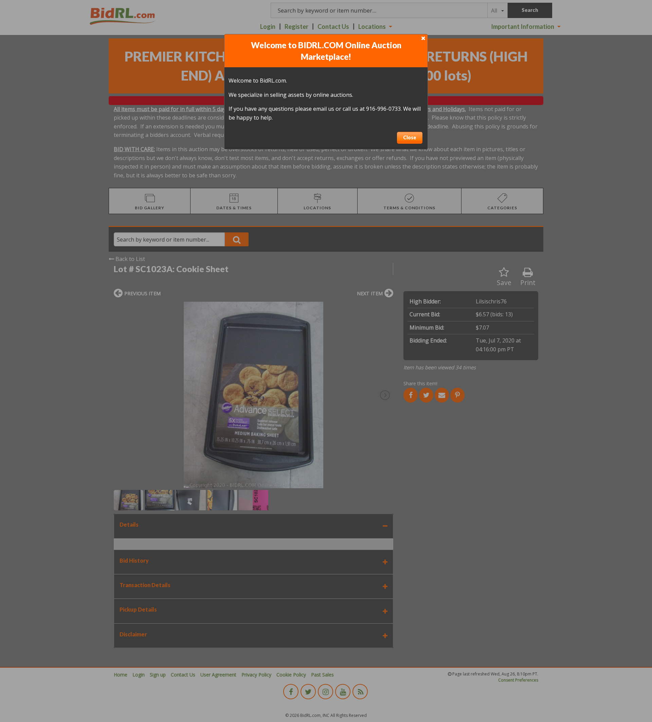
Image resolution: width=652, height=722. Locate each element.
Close (409, 137)
